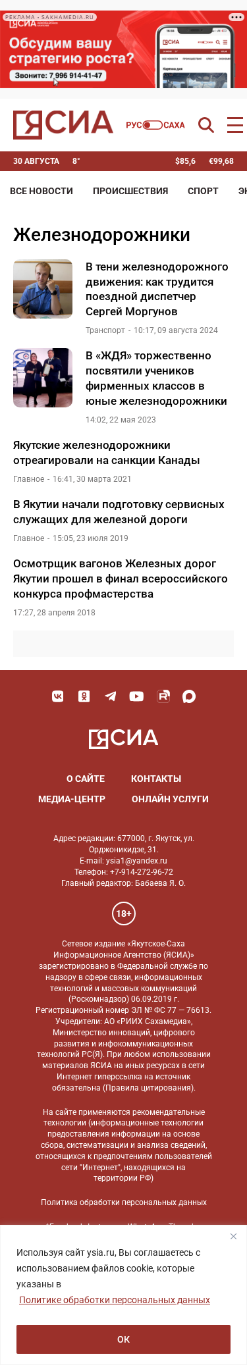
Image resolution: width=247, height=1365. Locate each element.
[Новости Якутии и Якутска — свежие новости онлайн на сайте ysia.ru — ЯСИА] (63, 125)
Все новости (41, 190)
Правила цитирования (148, 1088)
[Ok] (84, 696)
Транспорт (105, 330)
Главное (28, 479)
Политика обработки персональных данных (124, 1202)
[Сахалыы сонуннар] (155, 125)
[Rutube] (163, 696)
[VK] (58, 696)
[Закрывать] (233, 1236)
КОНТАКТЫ (156, 778)
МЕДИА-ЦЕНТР (71, 799)
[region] (123, 1295)
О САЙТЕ (86, 778)
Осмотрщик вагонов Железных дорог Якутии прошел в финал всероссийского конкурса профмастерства (120, 578)
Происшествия (130, 190)
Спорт (203, 190)
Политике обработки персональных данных (114, 1300)
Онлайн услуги (170, 799)
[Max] (190, 696)
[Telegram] (110, 696)
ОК (123, 1339)
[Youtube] (137, 696)
